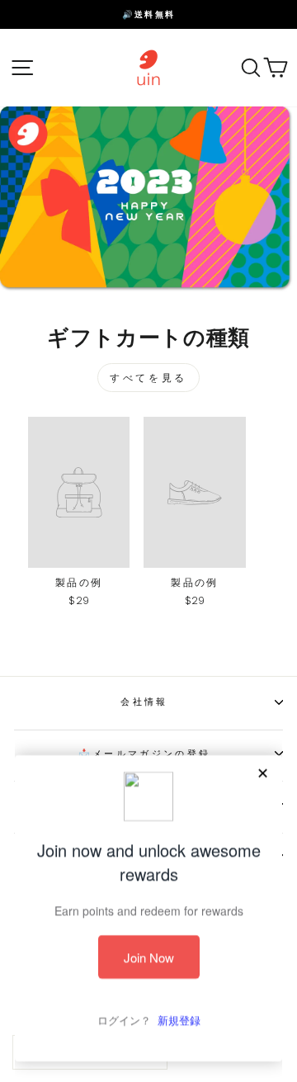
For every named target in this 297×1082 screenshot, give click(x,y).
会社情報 (143, 701)
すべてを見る (148, 378)
